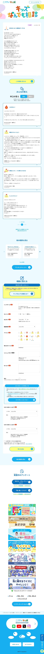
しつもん (8, 411)
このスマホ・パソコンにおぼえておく (13, 441)
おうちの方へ (28, 644)
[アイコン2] (26, 332)
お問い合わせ (15, 644)
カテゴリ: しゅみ (19, 612)
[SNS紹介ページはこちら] (22, 623)
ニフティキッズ (5, 612)
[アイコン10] (26, 339)
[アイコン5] (20, 336)
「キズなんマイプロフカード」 (14, 393)
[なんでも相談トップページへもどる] (22, 11)
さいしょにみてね (35, 2)
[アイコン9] (20, 339)
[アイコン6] (26, 336)
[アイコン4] (37, 332)
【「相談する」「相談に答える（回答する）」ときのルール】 (18, 288)
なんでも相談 (12, 612)
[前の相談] (4, 251)
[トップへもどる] (42, 651)
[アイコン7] (32, 336)
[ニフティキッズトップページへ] (9, 2)
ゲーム (11, 596)
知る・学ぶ (20, 596)
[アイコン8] (37, 336)
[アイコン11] (32, 339)
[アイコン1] (20, 332)
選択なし (28, 314)
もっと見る (22, 262)
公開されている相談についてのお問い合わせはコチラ (22, 230)
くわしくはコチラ (29, 443)
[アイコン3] (32, 332)
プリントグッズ (22, 598)
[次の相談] (40, 251)
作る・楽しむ (32, 596)
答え (7, 415)
